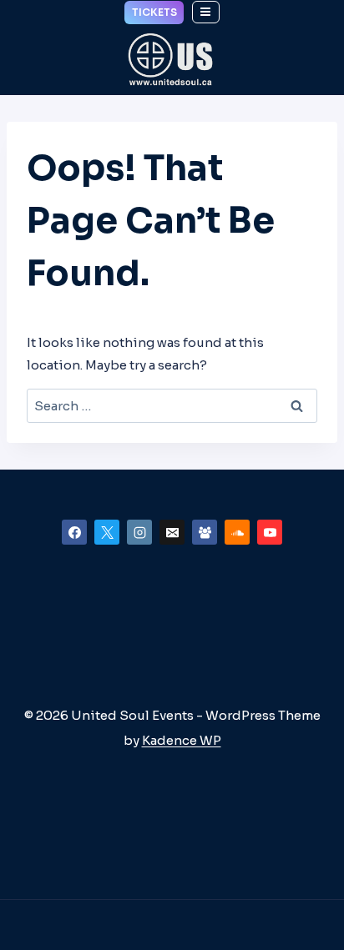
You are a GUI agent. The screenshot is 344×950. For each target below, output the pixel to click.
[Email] (172, 532)
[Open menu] (206, 12)
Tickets (154, 12)
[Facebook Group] (204, 532)
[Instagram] (139, 532)
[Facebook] (74, 532)
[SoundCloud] (237, 532)
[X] (106, 532)
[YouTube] (269, 532)
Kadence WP (181, 740)
